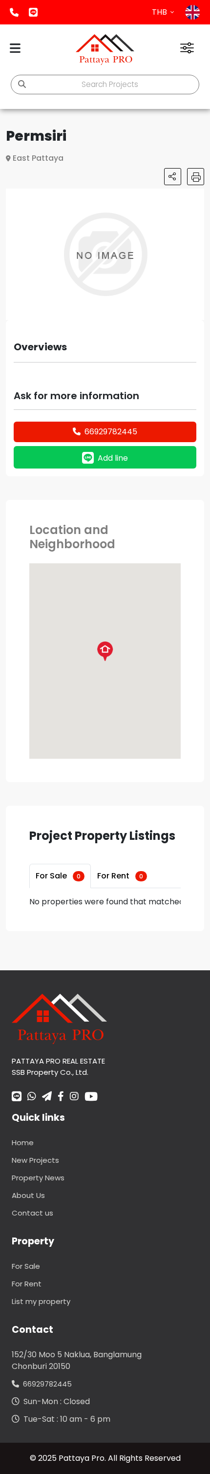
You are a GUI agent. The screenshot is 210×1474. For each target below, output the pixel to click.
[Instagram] (74, 1097)
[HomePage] (105, 49)
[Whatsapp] (31, 1097)
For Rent (120, 875)
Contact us (32, 1213)
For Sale (58, 875)
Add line (33, 12)
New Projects (35, 1160)
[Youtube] (91, 1096)
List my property (41, 1301)
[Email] (47, 1097)
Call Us (14, 12)
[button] (195, 197)
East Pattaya (38, 158)
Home (23, 1142)
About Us (28, 1195)
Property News (38, 1178)
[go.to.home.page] (59, 1018)
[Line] (16, 1097)
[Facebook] (61, 1097)
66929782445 (110, 431)
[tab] (60, 876)
